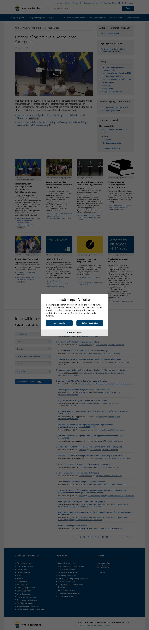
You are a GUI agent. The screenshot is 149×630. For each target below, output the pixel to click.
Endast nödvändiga (90, 323)
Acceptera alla (59, 323)
